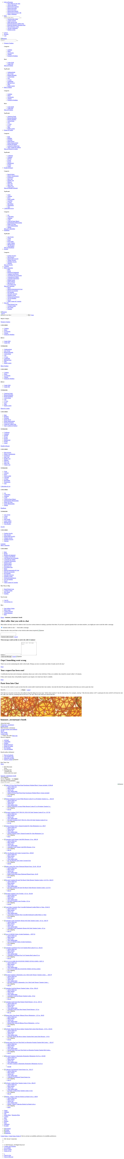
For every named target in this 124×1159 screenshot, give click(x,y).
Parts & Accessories (12, 290)
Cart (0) (6, 600)
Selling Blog (7, 1115)
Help (5, 15)
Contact (6, 1116)
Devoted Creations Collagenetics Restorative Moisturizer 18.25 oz (25, 1063)
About (5, 1110)
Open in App (7, 1155)
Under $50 (10, 64)
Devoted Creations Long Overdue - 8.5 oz (18, 901)
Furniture (9, 140)
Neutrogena (10, 205)
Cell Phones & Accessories (14, 275)
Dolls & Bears (11, 281)
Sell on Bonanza (8, 2)
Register (6, 34)
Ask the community (12, 28)
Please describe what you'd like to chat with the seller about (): (19, 630)
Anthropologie (11, 72)
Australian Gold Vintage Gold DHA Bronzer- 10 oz (21, 847)
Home (2, 617)
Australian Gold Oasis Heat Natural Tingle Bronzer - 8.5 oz (23, 1009)
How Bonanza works (13, 26)
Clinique (9, 196)
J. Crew (9, 80)
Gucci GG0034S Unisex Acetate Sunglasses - (19, 942)
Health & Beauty (8, 168)
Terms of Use (7, 1151)
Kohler (9, 164)
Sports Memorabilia (12, 225)
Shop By (6, 303)
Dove (8, 197)
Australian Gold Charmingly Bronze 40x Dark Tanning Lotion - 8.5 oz (26, 928)
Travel (9, 300)
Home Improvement (12, 143)
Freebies (9, 309)
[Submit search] (17, 40)
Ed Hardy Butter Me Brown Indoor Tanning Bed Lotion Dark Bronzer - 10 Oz (28, 1036)
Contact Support (8, 611)
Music (9, 287)
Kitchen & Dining (12, 144)
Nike (8, 84)
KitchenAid (10, 163)
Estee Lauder (10, 199)
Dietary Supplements (13, 176)
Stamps (9, 227)
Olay (8, 207)
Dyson (9, 160)
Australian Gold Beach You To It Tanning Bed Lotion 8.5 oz (23, 955)
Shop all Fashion (8, 65)
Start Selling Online (9, 608)
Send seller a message (23, 627)
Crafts (9, 219)
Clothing (9, 50)
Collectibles (10, 216)
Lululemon (10, 81)
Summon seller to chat (9, 627)
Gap (8, 78)
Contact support (11, 20)
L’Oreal (9, 202)
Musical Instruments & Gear (14, 289)
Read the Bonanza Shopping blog (16, 25)
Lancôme (9, 201)
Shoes (9, 51)
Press (5, 1122)
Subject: (3, 654)
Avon (8, 194)
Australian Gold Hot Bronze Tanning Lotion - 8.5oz (21, 996)
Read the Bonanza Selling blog (15, 23)
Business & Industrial (13, 272)
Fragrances (10, 177)
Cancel (16, 637)
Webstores (7, 1124)
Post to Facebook (8, 755)
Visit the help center (12, 19)
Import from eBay (12, 8)
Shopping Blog (16, 1115)
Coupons (6, 266)
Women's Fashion (8, 43)
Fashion (6, 743)
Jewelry (6, 249)
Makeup (9, 182)
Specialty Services (12, 293)
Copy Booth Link (8, 756)
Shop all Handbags (9, 247)
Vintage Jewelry (11, 260)
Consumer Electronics (13, 278)
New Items (10, 307)
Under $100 (10, 62)
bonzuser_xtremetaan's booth (8, 776)
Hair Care (10, 179)
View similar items (12, 791)
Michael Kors (11, 83)
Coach (9, 238)
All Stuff (6, 740)
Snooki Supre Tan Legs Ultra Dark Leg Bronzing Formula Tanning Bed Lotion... (29, 1050)
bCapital (6, 1125)
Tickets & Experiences (13, 297)
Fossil (9, 240)
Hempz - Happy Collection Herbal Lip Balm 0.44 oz (21, 1104)
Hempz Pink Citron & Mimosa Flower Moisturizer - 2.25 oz (23, 1023)
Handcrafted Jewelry (12, 258)
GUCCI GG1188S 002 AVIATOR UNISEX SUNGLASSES (23, 969)
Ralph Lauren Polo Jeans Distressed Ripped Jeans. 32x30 (22, 874)
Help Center (7, 610)
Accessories (10, 53)
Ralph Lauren (11, 86)
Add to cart (10, 790)
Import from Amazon (13, 6)
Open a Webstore (12, 14)
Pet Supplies (10, 292)
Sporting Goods (11, 295)
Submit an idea (11, 29)
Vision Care (10, 186)
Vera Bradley (10, 246)
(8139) (9, 730)
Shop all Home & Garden (11, 149)
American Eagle (11, 116)
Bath (8, 136)
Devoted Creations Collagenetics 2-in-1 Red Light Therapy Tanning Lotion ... (28, 982)
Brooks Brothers (11, 119)
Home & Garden (8, 130)
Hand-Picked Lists (12, 304)
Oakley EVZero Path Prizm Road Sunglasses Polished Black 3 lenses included (28, 793)
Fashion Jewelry (11, 255)
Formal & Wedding (12, 56)
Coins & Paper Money (13, 221)
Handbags (6, 230)
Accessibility (7, 1148)
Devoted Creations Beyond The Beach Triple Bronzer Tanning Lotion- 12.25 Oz (29, 887)
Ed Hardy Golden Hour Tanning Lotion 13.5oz (20, 1090)
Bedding (9, 138)
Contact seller (4, 734)
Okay (2, 666)
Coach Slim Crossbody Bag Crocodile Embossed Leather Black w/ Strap (26, 914)
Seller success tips (12, 22)
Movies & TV (11, 283)
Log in (6, 32)
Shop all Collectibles (9, 229)
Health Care (10, 180)
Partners (6, 1121)
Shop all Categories (9, 286)
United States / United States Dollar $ (11, 1136)
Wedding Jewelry (12, 262)
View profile (4, 732)
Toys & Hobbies (11, 298)
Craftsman (10, 155)
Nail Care (10, 183)
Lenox (9, 166)
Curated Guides (11, 306)
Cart (5, 35)
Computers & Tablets (13, 277)
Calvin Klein (10, 76)
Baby (8, 269)
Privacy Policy (8, 1149)
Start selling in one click (13, 3)
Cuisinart (9, 157)
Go (29, 315)
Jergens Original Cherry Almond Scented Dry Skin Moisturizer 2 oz (25, 833)
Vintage (9, 54)
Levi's (9, 125)
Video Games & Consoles (14, 301)
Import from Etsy (12, 9)
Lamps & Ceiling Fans (13, 146)
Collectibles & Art (9, 208)
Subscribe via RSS (9, 758)
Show (2, 764)
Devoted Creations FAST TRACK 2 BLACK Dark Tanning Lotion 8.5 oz (27, 820)
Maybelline (10, 204)
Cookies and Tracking (10, 1146)
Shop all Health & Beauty (11, 188)
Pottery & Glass (11, 224)
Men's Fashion (8, 87)
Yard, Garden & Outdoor (14, 147)
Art (8, 215)
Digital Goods (11, 280)
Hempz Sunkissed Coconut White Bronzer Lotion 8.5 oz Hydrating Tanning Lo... (29, 806)
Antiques (9, 218)
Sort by (3, 779)
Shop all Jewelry (8, 265)
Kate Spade (10, 241)
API (5, 1113)
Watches (9, 263)
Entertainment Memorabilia (14, 222)
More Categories (8, 268)
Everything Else (11, 284)
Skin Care (10, 185)
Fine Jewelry (10, 257)
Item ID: (3, 690)
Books (9, 271)
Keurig (9, 161)
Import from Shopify (12, 11)
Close (32, 315)
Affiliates (6, 1112)
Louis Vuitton (11, 243)
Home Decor (10, 141)
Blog (5, 614)
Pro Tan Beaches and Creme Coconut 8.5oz (19, 860)
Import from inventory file (14, 12)
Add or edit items (12, 5)
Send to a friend (8, 759)
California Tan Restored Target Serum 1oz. (18, 1077)
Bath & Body (11, 174)
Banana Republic (12, 75)
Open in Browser (8, 1157)
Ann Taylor (10, 73)
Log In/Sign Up (8, 602)
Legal (5, 1119)
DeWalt (9, 158)
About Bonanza (8, 613)
